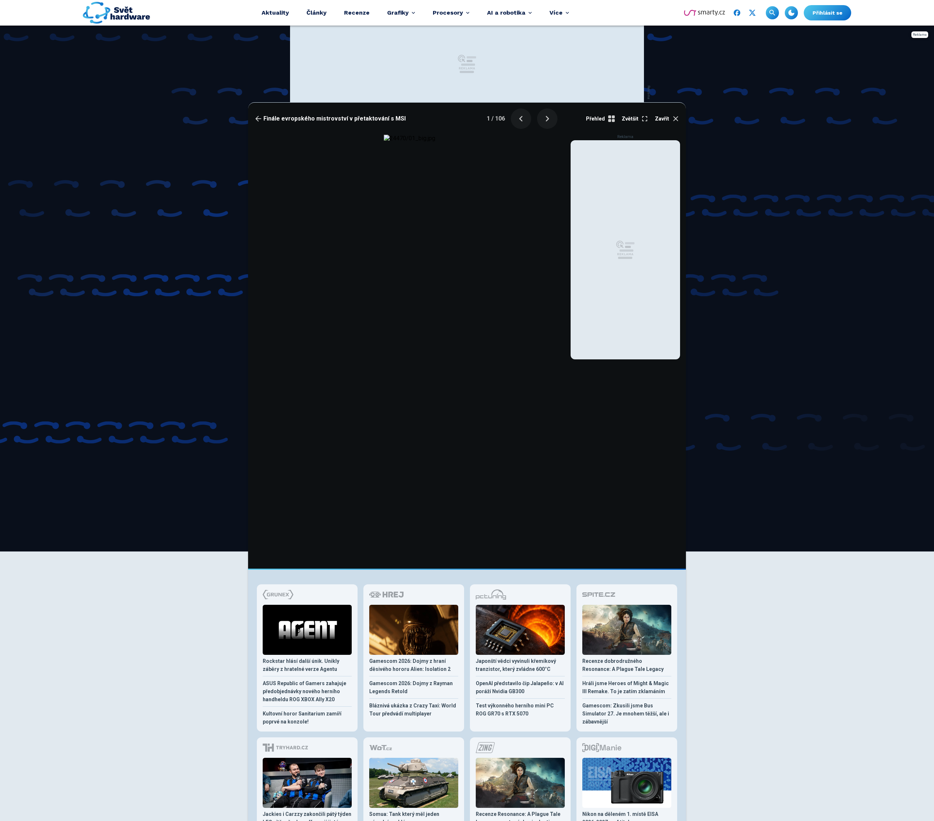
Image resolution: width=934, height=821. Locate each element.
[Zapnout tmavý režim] (791, 12)
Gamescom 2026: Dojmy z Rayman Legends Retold (411, 687)
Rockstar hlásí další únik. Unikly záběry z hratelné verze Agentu (301, 665)
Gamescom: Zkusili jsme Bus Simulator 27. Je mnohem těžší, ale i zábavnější (625, 714)
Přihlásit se (827, 13)
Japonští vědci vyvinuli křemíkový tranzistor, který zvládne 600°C (516, 665)
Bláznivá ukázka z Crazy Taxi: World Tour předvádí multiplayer (412, 710)
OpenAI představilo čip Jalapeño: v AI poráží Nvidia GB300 (520, 687)
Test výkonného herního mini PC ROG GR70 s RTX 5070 (515, 710)
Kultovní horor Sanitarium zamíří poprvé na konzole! (302, 718)
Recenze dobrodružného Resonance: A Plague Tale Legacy (623, 665)
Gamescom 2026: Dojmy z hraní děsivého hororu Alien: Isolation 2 (410, 665)
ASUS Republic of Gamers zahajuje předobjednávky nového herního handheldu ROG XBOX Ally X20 (304, 691)
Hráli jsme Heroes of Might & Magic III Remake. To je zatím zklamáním (625, 687)
